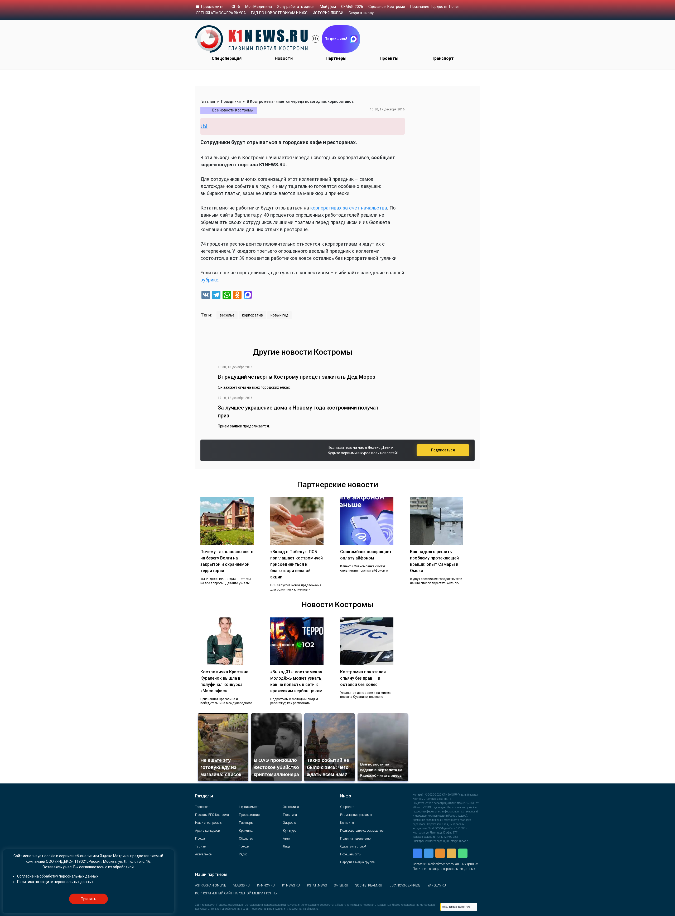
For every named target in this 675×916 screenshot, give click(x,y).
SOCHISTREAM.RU (368, 885)
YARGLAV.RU (437, 885)
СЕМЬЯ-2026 (352, 6)
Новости (284, 58)
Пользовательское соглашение (361, 830)
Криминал (246, 830)
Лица (286, 846)
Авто (286, 838)
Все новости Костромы (232, 110)
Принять (88, 898)
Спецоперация (227, 58)
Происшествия (249, 815)
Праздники (231, 101)
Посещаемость (350, 854)
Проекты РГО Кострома (212, 815)
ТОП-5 (234, 6)
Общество (246, 838)
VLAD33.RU (241, 885)
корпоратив (252, 315)
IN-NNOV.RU (266, 885)
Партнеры (336, 58)
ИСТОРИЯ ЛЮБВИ (328, 13)
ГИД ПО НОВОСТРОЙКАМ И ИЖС (279, 13)
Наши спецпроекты (208, 823)
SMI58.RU (341, 885)
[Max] (248, 295)
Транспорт (443, 58)
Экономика (291, 807)
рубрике (209, 279)
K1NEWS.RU (291, 885)
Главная (207, 101)
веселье (227, 315)
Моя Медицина (258, 6)
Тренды (244, 846)
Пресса (200, 838)
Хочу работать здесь (296, 6)
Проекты (389, 58)
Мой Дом (328, 6)
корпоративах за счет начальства (348, 208)
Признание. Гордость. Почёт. (435, 6)
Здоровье (289, 823)
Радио (243, 854)
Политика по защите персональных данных (444, 869)
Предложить (212, 6)
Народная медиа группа (357, 862)
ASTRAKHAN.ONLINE (210, 885)
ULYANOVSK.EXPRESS (404, 885)
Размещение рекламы (356, 815)
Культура (289, 830)
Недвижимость (249, 807)
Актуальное (203, 854)
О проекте (347, 807)
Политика (290, 815)
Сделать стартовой (353, 846)
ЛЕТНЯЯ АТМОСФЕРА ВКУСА (221, 13)
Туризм (200, 846)
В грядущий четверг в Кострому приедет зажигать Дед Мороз (296, 377)
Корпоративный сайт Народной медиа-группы (236, 893)
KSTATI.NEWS (317, 885)
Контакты (347, 823)
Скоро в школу (361, 13)
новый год (279, 315)
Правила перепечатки (356, 838)
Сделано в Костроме (386, 6)
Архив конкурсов (207, 830)
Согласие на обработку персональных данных (445, 864)
